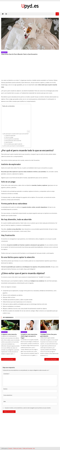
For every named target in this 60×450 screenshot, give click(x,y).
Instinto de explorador (10, 135)
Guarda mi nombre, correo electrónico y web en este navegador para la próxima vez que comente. (28, 408)
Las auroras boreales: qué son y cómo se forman (9, 359)
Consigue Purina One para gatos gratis (48, 335)
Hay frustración (9, 142)
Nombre (5, 389)
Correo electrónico (8, 395)
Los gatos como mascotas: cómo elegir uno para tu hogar (29, 336)
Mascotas (4, 52)
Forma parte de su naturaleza (12, 139)
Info (34, 448)
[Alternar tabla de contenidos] (27, 131)
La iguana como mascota (9, 334)
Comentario (7, 374)
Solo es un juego (9, 137)
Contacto (10, 448)
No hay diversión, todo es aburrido (13, 140)
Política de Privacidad (27, 448)
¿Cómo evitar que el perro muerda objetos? (13, 146)
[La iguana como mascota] (10, 325)
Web (5, 401)
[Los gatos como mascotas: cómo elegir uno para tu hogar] (30, 325)
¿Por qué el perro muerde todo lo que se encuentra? (16, 134)
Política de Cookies (17, 448)
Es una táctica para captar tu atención (14, 144)
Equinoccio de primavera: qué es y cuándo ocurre (52, 359)
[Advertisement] (30, 68)
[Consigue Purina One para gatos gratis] (49, 325)
